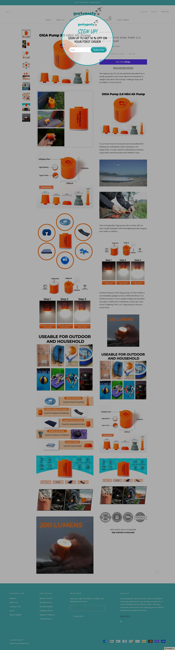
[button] (110, 17)
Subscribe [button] (98, 49)
